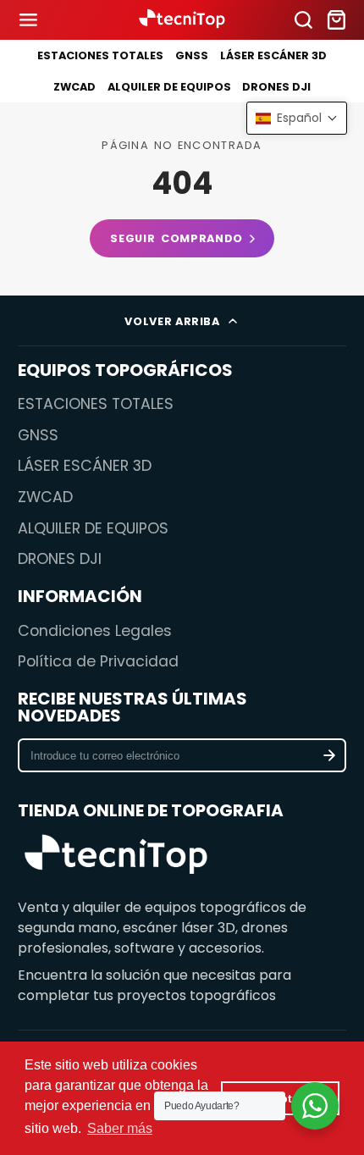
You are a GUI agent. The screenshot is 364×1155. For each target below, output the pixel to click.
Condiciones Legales (95, 631)
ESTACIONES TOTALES (100, 55)
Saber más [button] (119, 1128)
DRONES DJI (276, 87)
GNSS (191, 55)
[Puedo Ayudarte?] (315, 1106)
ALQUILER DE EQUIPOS (169, 87)
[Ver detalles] (116, 857)
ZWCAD (74, 87)
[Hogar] (182, 19)
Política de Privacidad (98, 661)
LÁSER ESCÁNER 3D (273, 55)
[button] (296, 118)
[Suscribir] (329, 755)
